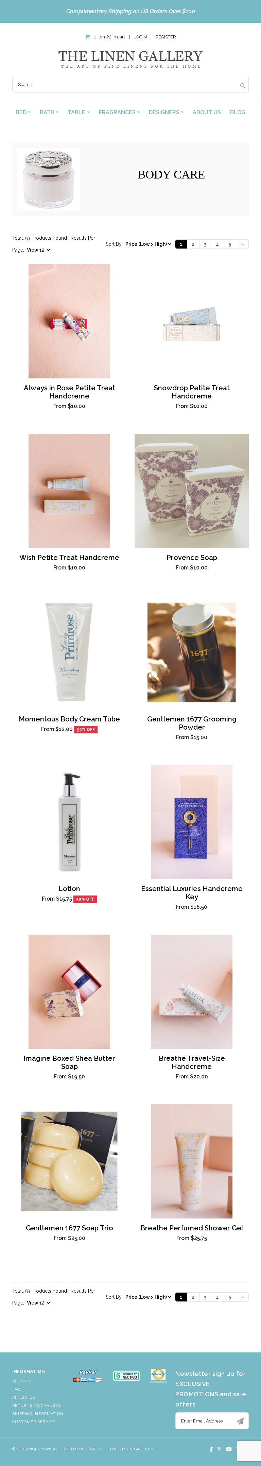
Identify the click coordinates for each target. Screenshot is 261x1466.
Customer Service (33, 1422)
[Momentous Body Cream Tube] (69, 652)
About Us (207, 112)
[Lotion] (69, 822)
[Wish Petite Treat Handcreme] (69, 491)
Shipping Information (38, 1414)
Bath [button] (47, 112)
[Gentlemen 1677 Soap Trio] (69, 1161)
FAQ (16, 1389)
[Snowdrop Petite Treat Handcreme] (192, 321)
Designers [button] (164, 112)
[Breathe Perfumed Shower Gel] (192, 1161)
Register (165, 36)
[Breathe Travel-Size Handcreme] (192, 992)
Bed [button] (21, 112)
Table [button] (76, 112)
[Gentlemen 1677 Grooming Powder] (192, 652)
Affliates (23, 1397)
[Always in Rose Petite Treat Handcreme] (69, 321)
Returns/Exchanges (36, 1405)
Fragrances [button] (117, 112)
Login (140, 36)
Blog (237, 112)
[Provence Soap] (192, 491)
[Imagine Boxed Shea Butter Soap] (69, 992)
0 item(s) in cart (109, 36)
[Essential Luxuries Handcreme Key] (192, 822)
